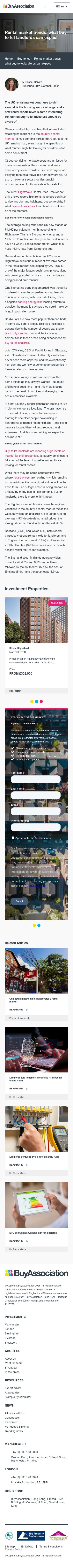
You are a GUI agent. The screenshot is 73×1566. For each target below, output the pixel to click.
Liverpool (10, 1338)
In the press (12, 1372)
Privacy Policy (13, 1549)
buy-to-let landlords (17, 343)
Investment (11, 1422)
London (9, 1329)
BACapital (11, 1367)
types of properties (23, 206)
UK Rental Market (17, 1097)
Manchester (15, 690)
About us (10, 1358)
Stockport (11, 1342)
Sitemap (10, 1546)
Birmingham (12, 1333)
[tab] (31, 701)
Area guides (12, 1392)
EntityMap (27, 1546)
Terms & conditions (51, 1546)
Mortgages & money (17, 1426)
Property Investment (19, 1017)
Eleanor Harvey (33, 82)
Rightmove (25, 192)
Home (9, 58)
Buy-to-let (23, 58)
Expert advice (13, 1388)
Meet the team (13, 1363)
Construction (12, 1417)
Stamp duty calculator (18, 1397)
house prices (21, 477)
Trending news (14, 1431)
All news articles (15, 1413)
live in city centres (16, 333)
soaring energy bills (30, 302)
